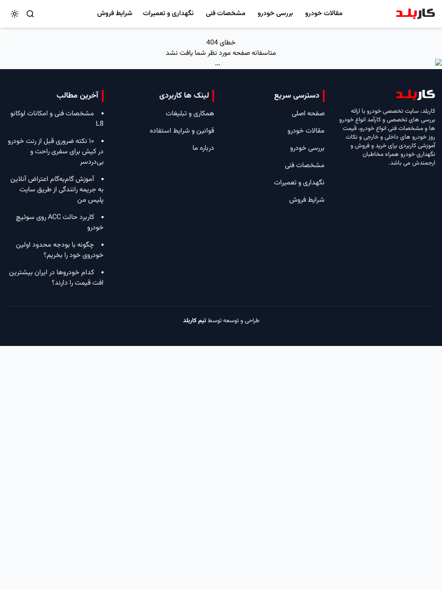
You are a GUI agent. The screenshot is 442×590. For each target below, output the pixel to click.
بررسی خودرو (275, 13)
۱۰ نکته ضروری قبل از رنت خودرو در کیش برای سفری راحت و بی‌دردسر (56, 152)
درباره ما (203, 148)
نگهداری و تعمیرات (168, 13)
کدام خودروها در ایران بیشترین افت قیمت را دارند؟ (56, 278)
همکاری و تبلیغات (190, 113)
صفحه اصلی (308, 113)
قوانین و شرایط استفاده (182, 131)
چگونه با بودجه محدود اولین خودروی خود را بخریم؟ (60, 250)
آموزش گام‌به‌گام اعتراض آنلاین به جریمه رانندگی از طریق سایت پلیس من (57, 190)
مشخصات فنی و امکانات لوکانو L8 (57, 119)
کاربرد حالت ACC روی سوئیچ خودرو (60, 222)
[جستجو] (30, 14)
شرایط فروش (115, 13)
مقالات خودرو (324, 13)
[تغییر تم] (14, 14)
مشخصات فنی (226, 13)
